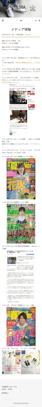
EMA (21, 7)
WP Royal (25, 403)
